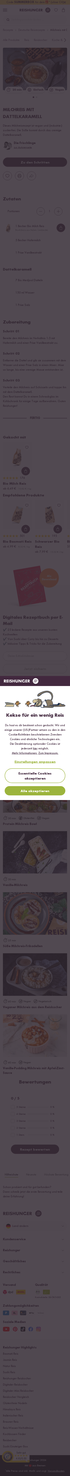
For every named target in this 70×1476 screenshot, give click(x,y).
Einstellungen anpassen (35, 762)
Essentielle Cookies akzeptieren (35, 776)
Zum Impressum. (48, 753)
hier (35, 748)
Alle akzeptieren (35, 791)
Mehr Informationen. (25, 753)
